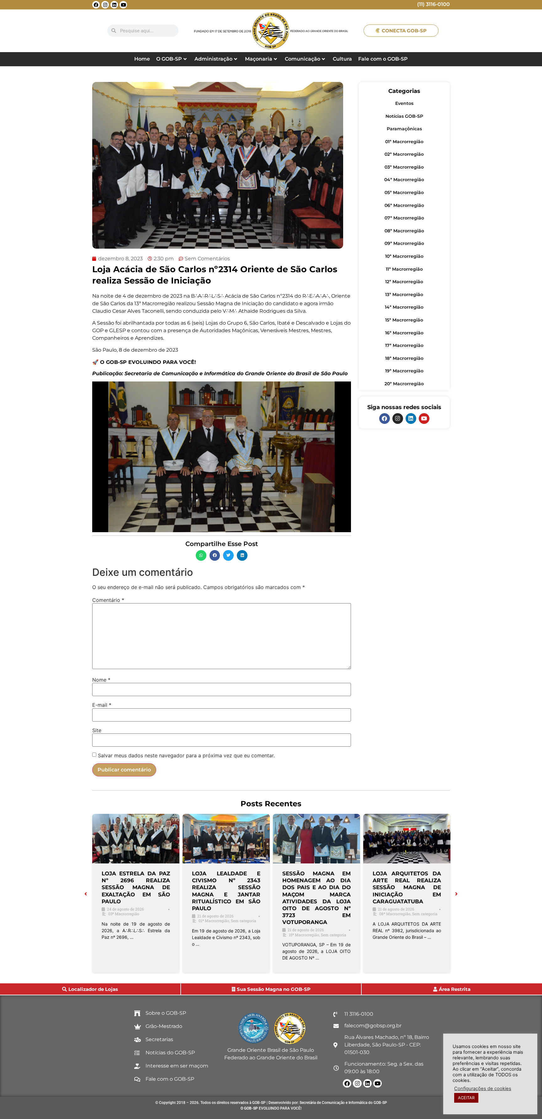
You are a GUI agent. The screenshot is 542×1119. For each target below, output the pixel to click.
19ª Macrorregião (404, 371)
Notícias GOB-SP (404, 116)
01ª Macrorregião (404, 141)
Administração (213, 59)
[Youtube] (123, 4)
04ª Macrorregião (404, 179)
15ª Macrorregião (404, 320)
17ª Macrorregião (404, 345)
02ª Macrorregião (404, 154)
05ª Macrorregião (404, 192)
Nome (101, 679)
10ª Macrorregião (404, 256)
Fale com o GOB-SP (383, 59)
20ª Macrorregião (404, 384)
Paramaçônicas (404, 129)
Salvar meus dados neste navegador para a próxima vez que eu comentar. (186, 755)
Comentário (108, 600)
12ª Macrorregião (404, 281)
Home (142, 59)
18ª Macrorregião (404, 358)
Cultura (342, 59)
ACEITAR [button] (466, 1097)
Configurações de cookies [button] (482, 1088)
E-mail (101, 704)
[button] (201, 555)
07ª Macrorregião (404, 218)
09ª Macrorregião (404, 243)
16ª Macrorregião (404, 333)
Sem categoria (243, 920)
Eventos (404, 103)
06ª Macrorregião (404, 205)
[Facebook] (96, 4)
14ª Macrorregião (404, 307)
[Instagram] (105, 4)
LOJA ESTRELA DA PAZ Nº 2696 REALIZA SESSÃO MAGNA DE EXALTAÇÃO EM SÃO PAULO (136, 887)
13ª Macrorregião (404, 294)
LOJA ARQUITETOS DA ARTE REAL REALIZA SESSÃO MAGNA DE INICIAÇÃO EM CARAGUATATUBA (407, 887)
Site (96, 730)
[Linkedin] (114, 4)
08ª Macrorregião (404, 231)
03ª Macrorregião (404, 167)
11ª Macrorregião (404, 269)
